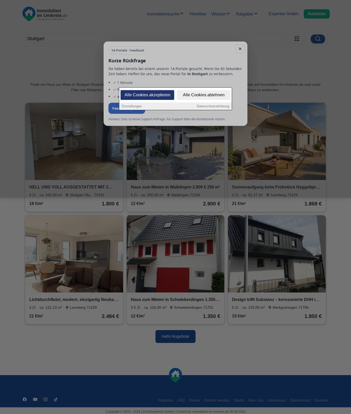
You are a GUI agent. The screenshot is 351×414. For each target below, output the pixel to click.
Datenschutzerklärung (213, 106)
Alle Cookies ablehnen (204, 95)
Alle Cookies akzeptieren (147, 95)
